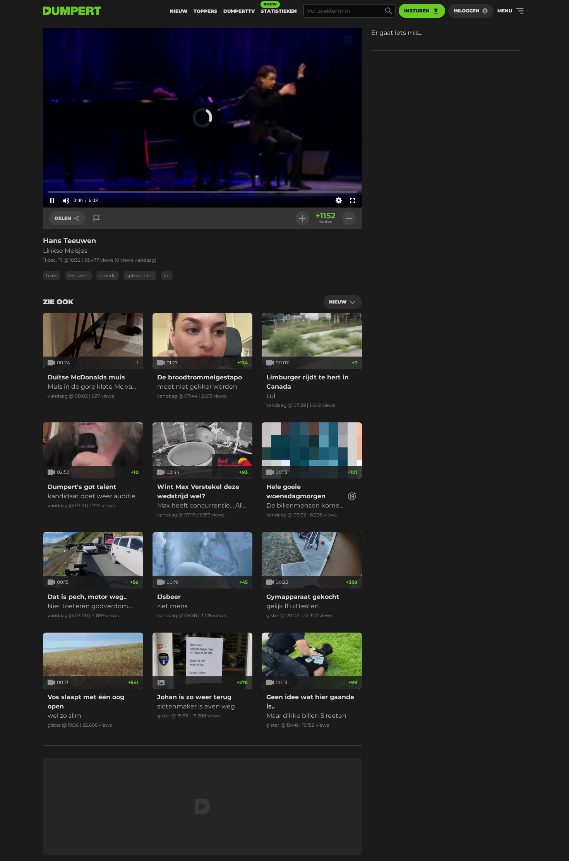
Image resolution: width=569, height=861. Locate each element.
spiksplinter (140, 275)
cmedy (107, 275)
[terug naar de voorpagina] (72, 11)
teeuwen (78, 275)
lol (167, 275)
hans (51, 275)
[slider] (202, 192)
